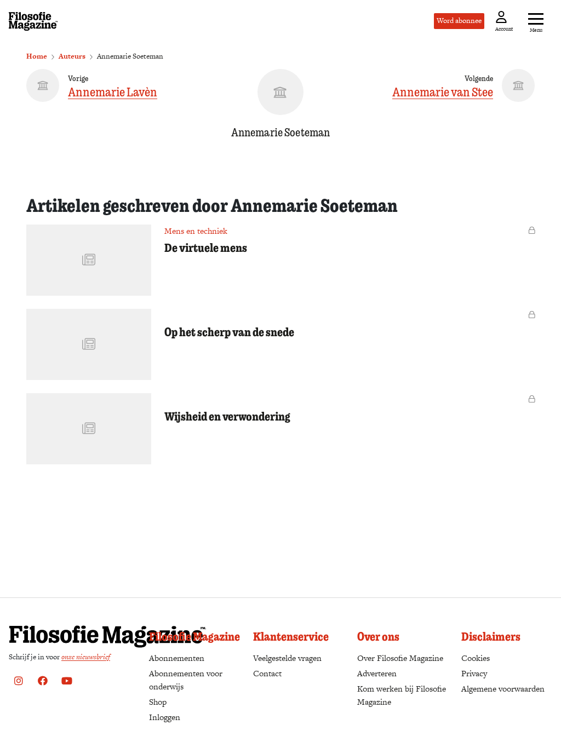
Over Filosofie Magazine (400, 658)
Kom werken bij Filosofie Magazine (401, 695)
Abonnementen (176, 658)
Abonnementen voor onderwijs (185, 680)
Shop (158, 701)
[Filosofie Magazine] (33, 21)
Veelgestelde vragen (287, 658)
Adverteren (377, 673)
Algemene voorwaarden (503, 688)
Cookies (475, 658)
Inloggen (164, 717)
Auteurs (72, 56)
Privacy (474, 673)
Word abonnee (459, 20)
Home (36, 56)
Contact (267, 673)
